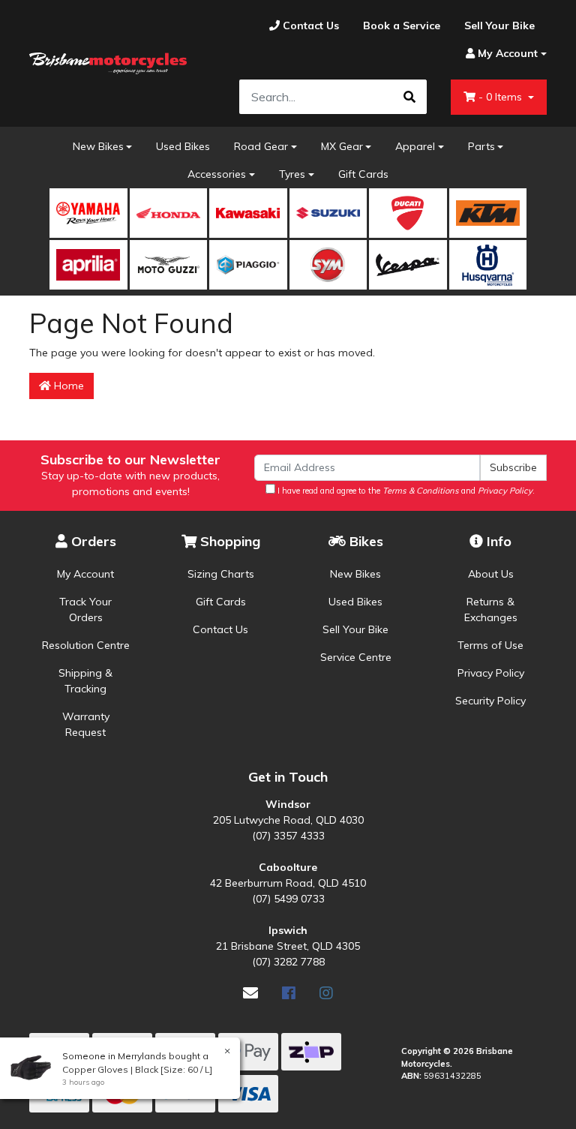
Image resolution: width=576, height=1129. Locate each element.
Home (67, 385)
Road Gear (261, 146)
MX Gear (342, 146)
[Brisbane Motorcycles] (108, 64)
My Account (85, 574)
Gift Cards (363, 174)
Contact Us (220, 629)
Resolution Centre (86, 645)
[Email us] (250, 992)
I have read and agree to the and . (405, 490)
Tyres (292, 174)
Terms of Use (491, 645)
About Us (491, 574)
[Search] (409, 97)
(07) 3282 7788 (288, 961)
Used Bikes (183, 146)
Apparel (415, 146)
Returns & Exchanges (491, 609)
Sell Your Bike (355, 629)
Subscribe (513, 467)
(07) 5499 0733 (288, 898)
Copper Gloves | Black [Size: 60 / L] (137, 1069)
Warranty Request (86, 724)
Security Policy (490, 700)
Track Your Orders (85, 609)
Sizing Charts (221, 574)
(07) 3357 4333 (288, 835)
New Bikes (98, 146)
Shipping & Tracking (85, 680)
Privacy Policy (491, 673)
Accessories (217, 174)
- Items (501, 97)
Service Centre (356, 657)
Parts (481, 146)
